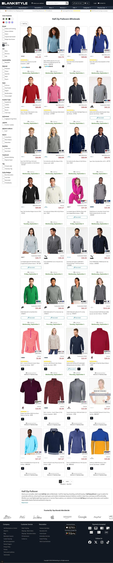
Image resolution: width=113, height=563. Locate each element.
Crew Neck (7, 148)
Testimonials (7, 555)
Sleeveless (7, 142)
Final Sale (7, 177)
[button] (77, 3)
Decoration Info (43, 531)
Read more (25, 503)
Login (95, 3)
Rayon (6, 79)
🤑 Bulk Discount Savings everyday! (99, 11)
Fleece (6, 71)
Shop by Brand (23, 8)
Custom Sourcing (8, 539)
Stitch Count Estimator (45, 541)
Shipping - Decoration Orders (29, 533)
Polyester (7, 68)
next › (67, 481)
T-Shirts (8, 8)
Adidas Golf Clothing (10, 29)
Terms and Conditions (9, 552)
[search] (67, 3)
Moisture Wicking (9, 157)
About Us (6, 531)
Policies (5, 549)
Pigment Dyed (8, 160)
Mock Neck (8, 151)
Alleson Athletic (9, 31)
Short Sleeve (8, 140)
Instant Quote (43, 533)
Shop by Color (101, 8)
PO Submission (25, 536)
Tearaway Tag (8, 169)
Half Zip (7, 45)
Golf (6, 131)
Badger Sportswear (10, 39)
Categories (86, 8)
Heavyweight (8, 96)
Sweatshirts (38, 8)
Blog (5, 533)
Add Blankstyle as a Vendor (10, 528)
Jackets (7, 105)
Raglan (7, 91)
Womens (62, 8)
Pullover (7, 85)
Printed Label (8, 166)
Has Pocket (8, 88)
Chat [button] (87, 3)
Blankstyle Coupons (8, 536)
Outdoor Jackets (9, 125)
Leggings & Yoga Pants (11, 119)
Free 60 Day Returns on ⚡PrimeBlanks (42, 11)
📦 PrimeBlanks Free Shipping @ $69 (14, 11)
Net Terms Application (9, 541)
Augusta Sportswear (10, 37)
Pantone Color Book (44, 528)
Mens (50, 8)
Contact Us (102, 3)
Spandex (7, 74)
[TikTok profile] (107, 543)
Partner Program (8, 544)
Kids (74, 8)
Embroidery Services (45, 536)
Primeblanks (8, 183)
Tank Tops (7, 113)
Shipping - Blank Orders (27, 531)
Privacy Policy (7, 547)
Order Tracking (25, 528)
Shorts (6, 110)
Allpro (6, 34)
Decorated (7, 180)
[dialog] (2, 561)
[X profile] (95, 543)
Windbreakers (8, 93)
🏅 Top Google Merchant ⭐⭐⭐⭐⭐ (70, 11)
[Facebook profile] (89, 543)
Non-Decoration (9, 175)
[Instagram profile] (101, 543)
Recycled (7, 62)
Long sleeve (8, 137)
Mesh (6, 76)
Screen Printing (43, 539)
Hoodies (7, 107)
